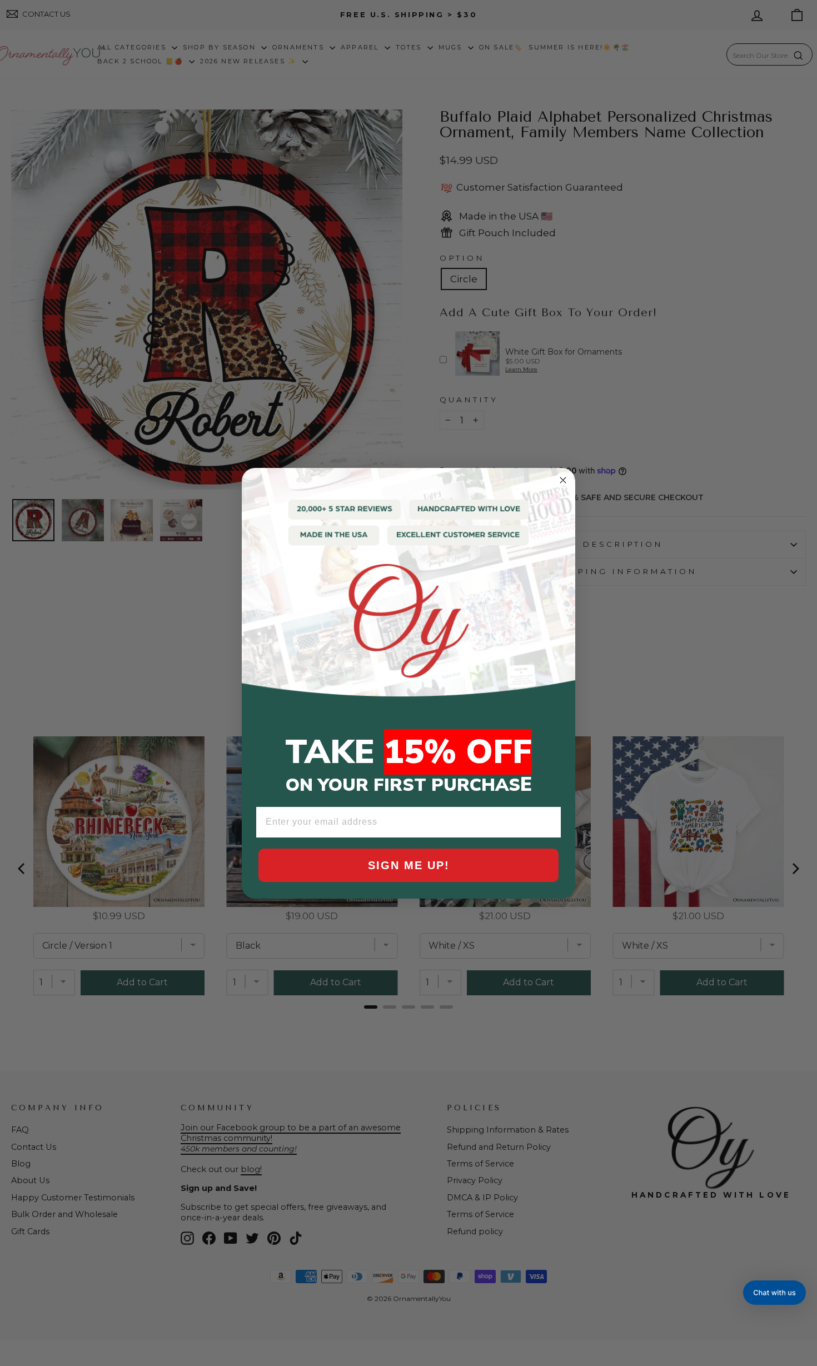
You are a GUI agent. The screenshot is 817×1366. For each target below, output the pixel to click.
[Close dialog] (563, 480)
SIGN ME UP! (409, 865)
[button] (774, 1292)
